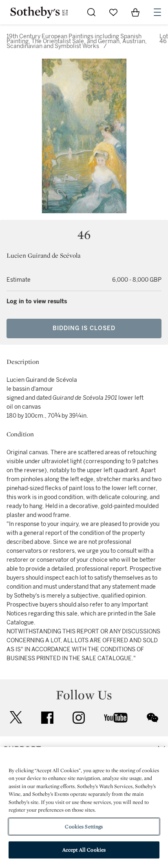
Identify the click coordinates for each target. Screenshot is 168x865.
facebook (47, 718)
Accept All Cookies (84, 849)
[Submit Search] (91, 12)
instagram (79, 718)
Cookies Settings (84, 826)
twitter (16, 717)
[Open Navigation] (157, 12)
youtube (116, 718)
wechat (152, 717)
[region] (84, 806)
